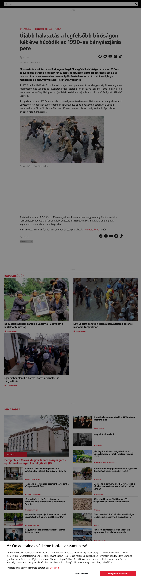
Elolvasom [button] (54, 567)
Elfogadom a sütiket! (118, 573)
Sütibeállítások (81, 573)
